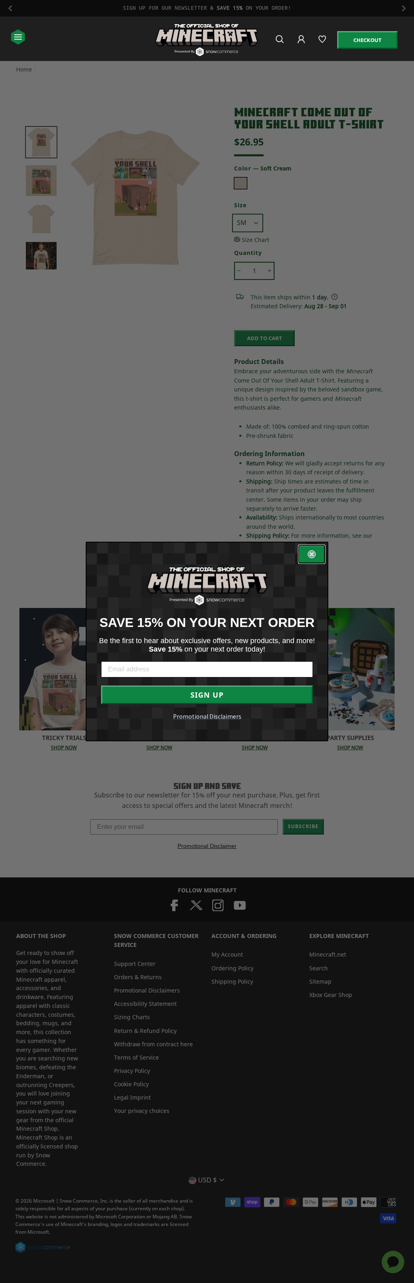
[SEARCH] (280, 42)
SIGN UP (207, 695)
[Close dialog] (311, 554)
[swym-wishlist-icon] (322, 42)
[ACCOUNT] (301, 44)
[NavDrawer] (18, 37)
